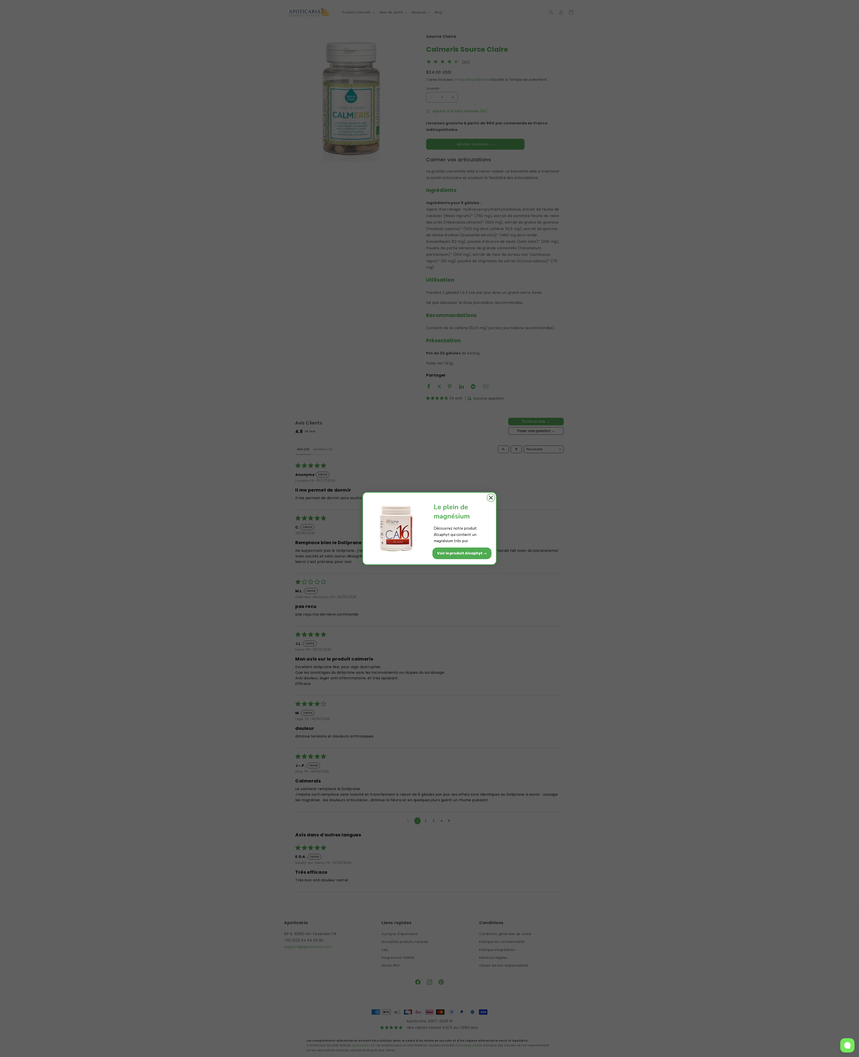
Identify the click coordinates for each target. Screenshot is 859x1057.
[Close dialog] (491, 498)
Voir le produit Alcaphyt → (462, 553)
